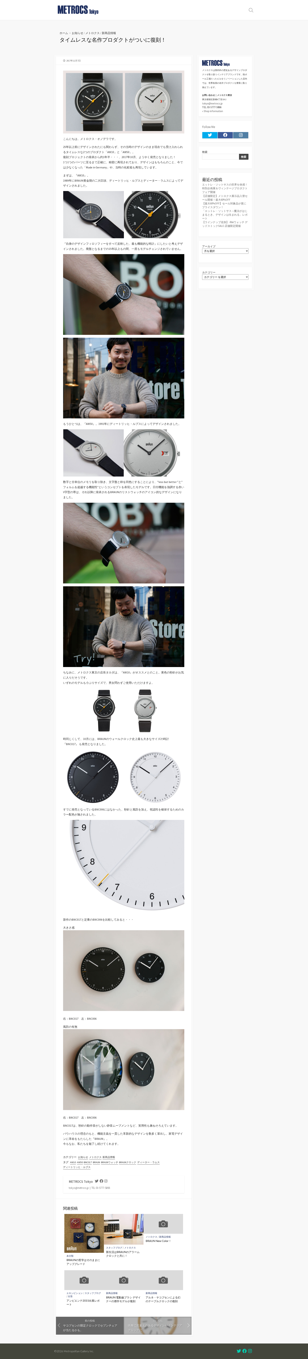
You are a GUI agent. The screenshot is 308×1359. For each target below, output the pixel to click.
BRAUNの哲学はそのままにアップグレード (83, 1261)
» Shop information (212, 111)
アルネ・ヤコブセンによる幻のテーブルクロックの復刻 (163, 1299)
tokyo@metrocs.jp (212, 103)
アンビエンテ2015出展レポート (83, 1302)
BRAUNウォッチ (109, 1162)
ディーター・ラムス (148, 1162)
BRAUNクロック (127, 1162)
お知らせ (77, 33)
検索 (204, 152)
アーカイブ (208, 246)
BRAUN (96, 1162)
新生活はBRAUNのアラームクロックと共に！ (123, 1253)
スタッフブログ (114, 1247)
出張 (70, 1296)
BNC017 (88, 1162)
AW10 (73, 1162)
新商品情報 (109, 33)
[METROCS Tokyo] (78, 10)
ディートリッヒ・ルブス (77, 1167)
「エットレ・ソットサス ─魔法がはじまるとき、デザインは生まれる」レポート (225, 214)
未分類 (69, 1255)
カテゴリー (208, 272)
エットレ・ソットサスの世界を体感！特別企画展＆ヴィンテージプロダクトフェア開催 (225, 188)
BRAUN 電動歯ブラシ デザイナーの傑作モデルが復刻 (123, 1299)
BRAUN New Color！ (158, 1240)
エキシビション (74, 1293)
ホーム (64, 33)
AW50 (80, 1162)
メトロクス (92, 33)
